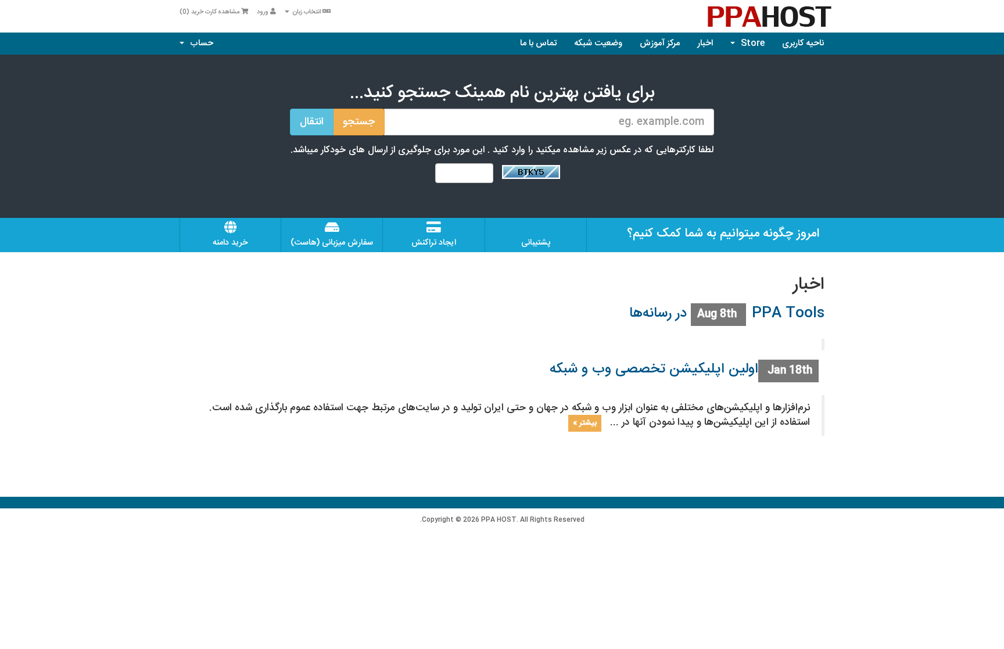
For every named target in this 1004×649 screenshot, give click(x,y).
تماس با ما (538, 43)
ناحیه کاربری (803, 43)
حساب (199, 43)
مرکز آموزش (660, 43)
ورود (263, 12)
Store (750, 43)
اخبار (705, 43)
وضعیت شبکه (598, 43)
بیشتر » (585, 423)
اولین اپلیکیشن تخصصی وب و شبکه (654, 369)
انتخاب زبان (306, 12)
